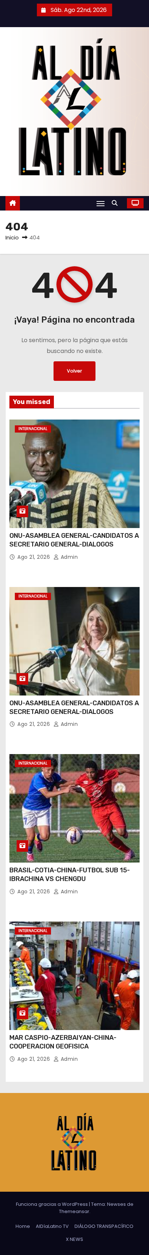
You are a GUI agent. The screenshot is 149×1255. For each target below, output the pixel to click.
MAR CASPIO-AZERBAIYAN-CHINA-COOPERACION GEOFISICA (62, 1042)
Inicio (12, 237)
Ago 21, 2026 (34, 557)
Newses (116, 1204)
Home (23, 1226)
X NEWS (74, 1239)
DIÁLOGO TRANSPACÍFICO (103, 1226)
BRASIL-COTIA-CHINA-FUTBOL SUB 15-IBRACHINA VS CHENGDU (69, 874)
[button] (116, 203)
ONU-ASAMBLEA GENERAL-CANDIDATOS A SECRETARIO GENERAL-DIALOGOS (74, 540)
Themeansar (74, 1211)
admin (68, 557)
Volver (74, 371)
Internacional (32, 428)
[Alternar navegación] (100, 203)
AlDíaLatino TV (52, 1226)
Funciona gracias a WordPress (52, 1204)
